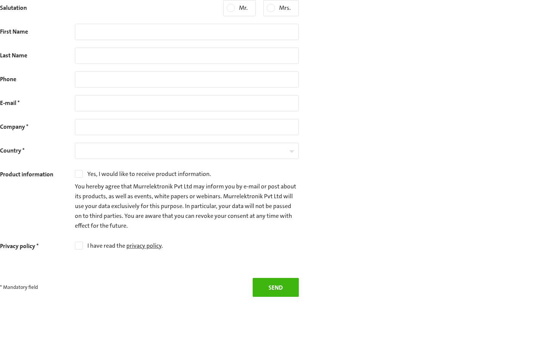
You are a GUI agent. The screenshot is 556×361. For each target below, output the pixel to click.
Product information (26, 174)
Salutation (13, 7)
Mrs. (285, 8)
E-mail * (10, 103)
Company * (14, 126)
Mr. (243, 8)
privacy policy (144, 246)
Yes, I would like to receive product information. (149, 174)
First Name (14, 31)
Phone (8, 79)
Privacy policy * (19, 246)
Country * (12, 150)
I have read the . (125, 246)
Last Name (13, 55)
